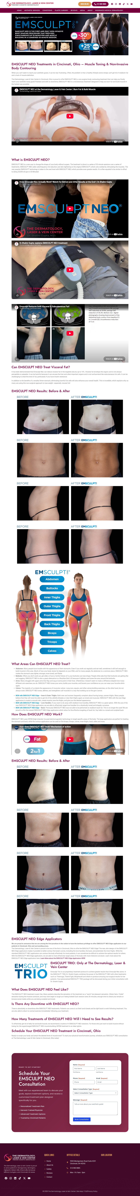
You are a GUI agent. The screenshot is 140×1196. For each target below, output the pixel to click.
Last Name (99, 1072)
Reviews (74, 10)
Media (82, 10)
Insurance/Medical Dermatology (109, 10)
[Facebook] (112, 4)
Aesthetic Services (32, 10)
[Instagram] (116, 4)
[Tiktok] (124, 4)
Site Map (80, 1191)
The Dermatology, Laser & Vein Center (62, 1191)
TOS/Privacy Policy (90, 1191)
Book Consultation (82, 1119)
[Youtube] (132, 4)
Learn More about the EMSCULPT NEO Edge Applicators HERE (62, 958)
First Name (76, 1072)
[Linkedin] (120, 4)
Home (19, 10)
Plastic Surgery (61, 10)
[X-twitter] (128, 4)
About (90, 10)
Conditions (47, 10)
